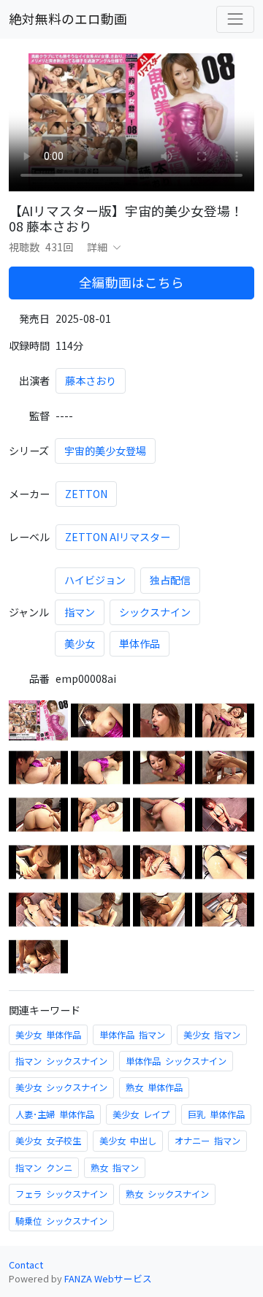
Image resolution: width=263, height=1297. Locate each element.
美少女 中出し (127, 1140)
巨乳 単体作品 (216, 1114)
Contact (26, 1264)
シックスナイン (155, 612)
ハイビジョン (95, 580)
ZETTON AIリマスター (117, 536)
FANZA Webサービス (108, 1278)
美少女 (79, 643)
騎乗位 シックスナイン (61, 1221)
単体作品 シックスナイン (176, 1061)
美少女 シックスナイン (61, 1087)
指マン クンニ (43, 1167)
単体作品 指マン (132, 1034)
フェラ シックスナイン (61, 1194)
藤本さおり (90, 380)
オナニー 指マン (207, 1140)
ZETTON (86, 493)
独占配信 (170, 580)
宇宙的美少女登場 (105, 450)
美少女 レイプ (141, 1114)
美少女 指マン (211, 1034)
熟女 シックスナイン (167, 1194)
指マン (79, 612)
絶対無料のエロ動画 (68, 18)
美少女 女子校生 (48, 1140)
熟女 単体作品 (154, 1087)
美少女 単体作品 (48, 1034)
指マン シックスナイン (61, 1061)
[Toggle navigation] (235, 19)
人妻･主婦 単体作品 (54, 1114)
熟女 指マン (115, 1167)
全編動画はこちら (131, 282)
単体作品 (139, 643)
